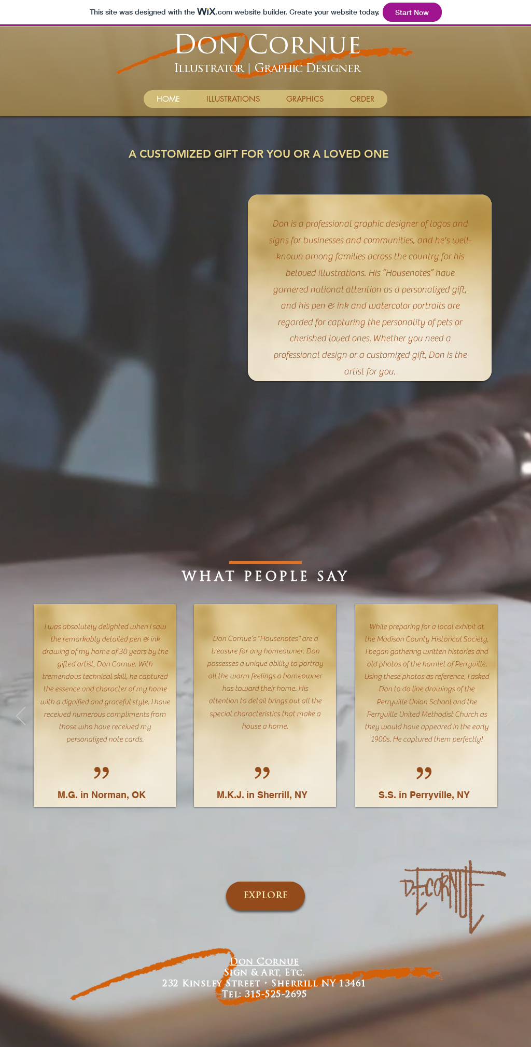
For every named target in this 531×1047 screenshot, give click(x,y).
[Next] (510, 716)
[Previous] (21, 716)
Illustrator (208, 69)
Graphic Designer (307, 69)
